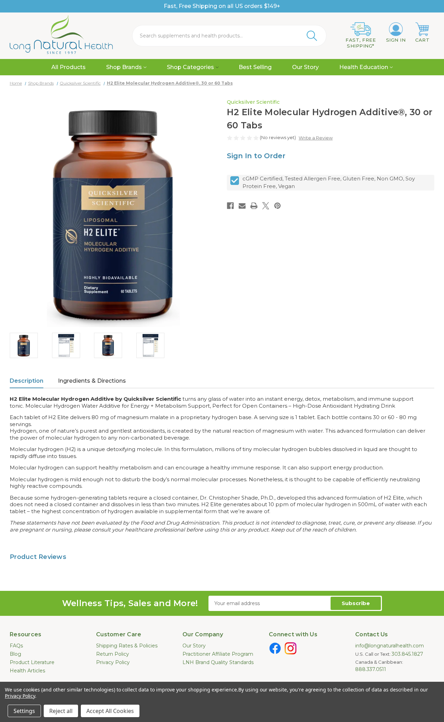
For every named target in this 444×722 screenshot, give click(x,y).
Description (26, 380)
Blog (15, 654)
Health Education (363, 67)
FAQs (16, 646)
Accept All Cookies (110, 711)
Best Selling (255, 67)
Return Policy (112, 654)
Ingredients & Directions (92, 380)
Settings (24, 711)
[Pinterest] (277, 206)
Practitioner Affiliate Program (217, 654)
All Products (68, 67)
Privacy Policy (113, 662)
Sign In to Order (256, 156)
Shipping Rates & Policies (126, 646)
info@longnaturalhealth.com (389, 646)
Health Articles (27, 671)
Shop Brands (124, 67)
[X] (265, 206)
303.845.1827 (407, 654)
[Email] (242, 206)
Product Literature (32, 662)
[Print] (253, 206)
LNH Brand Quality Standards (218, 662)
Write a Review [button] (316, 138)
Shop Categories (190, 67)
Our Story (305, 67)
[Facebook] (230, 206)
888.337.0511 (370, 669)
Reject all (60, 711)
